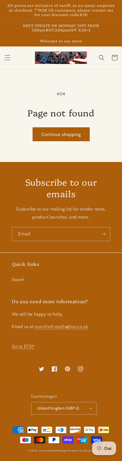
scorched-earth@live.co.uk (61, 326)
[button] (7, 57)
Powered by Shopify (81, 450)
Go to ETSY (23, 346)
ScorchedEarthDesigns (53, 450)
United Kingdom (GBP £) (58, 408)
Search (18, 279)
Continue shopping (61, 134)
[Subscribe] (103, 234)
